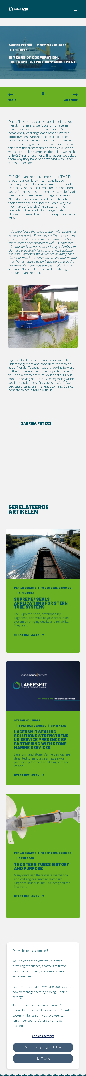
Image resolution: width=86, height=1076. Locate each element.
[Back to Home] (18, 9)
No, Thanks (43, 1058)
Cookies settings (43, 1036)
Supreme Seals (47, 203)
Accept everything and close (43, 1047)
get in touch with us (38, 390)
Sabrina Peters (20, 45)
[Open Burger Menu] (75, 9)
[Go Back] (43, 94)
